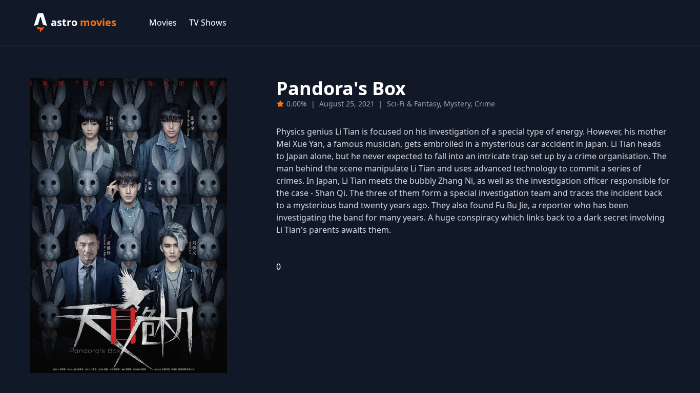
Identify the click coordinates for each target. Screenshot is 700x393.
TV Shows (208, 22)
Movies (163, 22)
